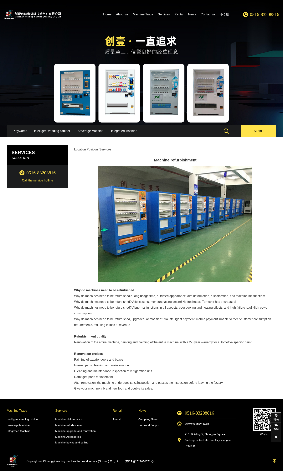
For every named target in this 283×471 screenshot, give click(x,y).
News (192, 14)
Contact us (208, 14)
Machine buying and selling (71, 442)
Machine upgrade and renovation (75, 430)
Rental (178, 14)
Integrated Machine (124, 131)
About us (122, 14)
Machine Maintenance (68, 419)
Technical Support (149, 425)
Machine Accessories (68, 436)
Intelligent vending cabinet (52, 131)
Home (107, 14)
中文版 (224, 14)
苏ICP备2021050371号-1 (140, 461)
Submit (258, 131)
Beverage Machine (90, 131)
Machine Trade (143, 14)
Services (164, 14)
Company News (148, 419)
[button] (275, 68)
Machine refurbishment (69, 425)
